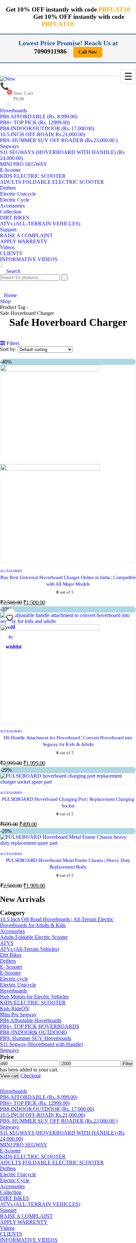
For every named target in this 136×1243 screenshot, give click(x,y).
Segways (9, 146)
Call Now (88, 52)
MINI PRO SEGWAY (23, 164)
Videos (7, 247)
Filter (127, 1063)
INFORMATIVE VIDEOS (28, 259)
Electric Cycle (14, 200)
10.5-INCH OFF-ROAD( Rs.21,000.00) (42, 134)
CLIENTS (11, 253)
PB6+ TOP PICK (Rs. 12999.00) (35, 122)
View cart (9, 1075)
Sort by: (9, 349)
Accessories (12, 206)
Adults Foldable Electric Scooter (34, 937)
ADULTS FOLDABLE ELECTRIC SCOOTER (52, 182)
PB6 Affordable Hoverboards (30, 1020)
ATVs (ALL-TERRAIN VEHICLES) (40, 223)
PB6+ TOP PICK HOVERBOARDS (39, 1026)
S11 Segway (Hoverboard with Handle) (41, 1044)
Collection (10, 211)
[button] (10, 271)
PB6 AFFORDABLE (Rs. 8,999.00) (38, 116)
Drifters (8, 188)
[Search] (64, 277)
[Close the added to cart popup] (128, 7)
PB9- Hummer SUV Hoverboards (35, 1038)
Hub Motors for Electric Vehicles (34, 996)
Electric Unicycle (18, 194)
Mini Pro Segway (18, 1014)
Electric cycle (14, 979)
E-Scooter (10, 170)
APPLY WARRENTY (24, 241)
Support (8, 229)
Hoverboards (13, 110)
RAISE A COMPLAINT (26, 235)
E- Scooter (11, 967)
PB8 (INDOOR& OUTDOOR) (33, 1032)
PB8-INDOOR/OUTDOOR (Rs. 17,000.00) (47, 128)
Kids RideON (14, 1008)
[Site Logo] (8, 79)
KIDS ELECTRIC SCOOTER (33, 176)
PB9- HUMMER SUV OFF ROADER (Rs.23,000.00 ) (59, 140)
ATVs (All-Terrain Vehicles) (29, 949)
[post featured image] (68, 782)
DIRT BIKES (14, 217)
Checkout (30, 1075)
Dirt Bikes (10, 955)
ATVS (7, 943)
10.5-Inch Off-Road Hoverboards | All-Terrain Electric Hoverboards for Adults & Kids (57, 922)
